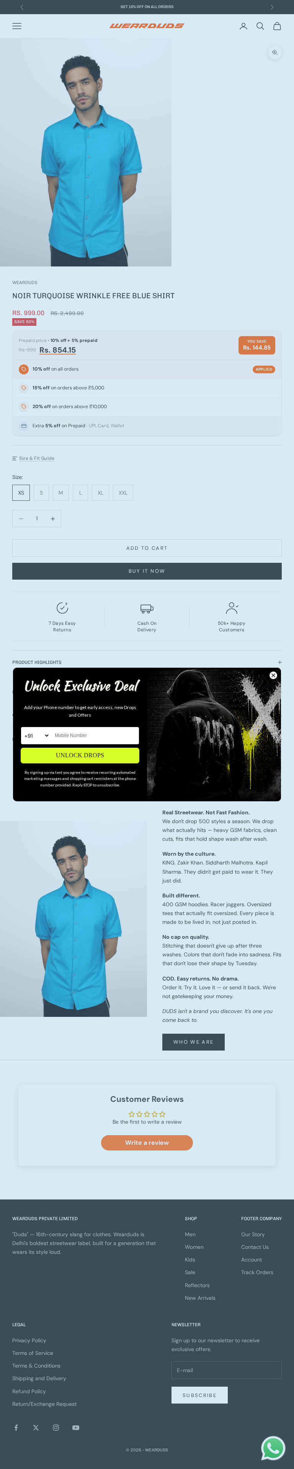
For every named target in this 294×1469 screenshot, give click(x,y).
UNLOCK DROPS (80, 755)
